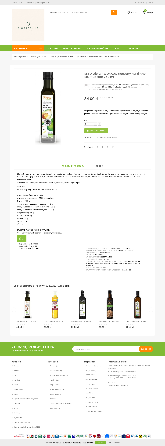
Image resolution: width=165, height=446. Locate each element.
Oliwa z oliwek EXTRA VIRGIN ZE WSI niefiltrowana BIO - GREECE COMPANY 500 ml (82, 321)
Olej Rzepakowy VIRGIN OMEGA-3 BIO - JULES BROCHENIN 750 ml (137, 321)
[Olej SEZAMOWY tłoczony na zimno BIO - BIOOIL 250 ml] (109, 304)
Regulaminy (55, 385)
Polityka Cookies (114, 442)
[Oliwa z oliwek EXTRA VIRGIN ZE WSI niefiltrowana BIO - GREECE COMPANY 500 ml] (82, 304)
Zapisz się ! (146, 349)
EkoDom (17, 413)
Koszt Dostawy (56, 394)
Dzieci (16, 408)
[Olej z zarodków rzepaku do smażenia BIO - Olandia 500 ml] (55, 304)
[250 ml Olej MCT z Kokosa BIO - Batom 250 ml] (27, 304)
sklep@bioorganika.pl (119, 385)
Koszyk (147, 12)
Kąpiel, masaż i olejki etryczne (26, 399)
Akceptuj (100, 442)
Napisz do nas (55, 380)
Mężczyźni (18, 417)
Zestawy (17, 366)
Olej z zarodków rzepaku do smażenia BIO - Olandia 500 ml (55, 321)
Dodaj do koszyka (96, 131)
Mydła (16, 394)
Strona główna (20, 57)
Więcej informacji (73, 166)
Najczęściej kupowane (59, 375)
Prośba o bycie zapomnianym (92, 404)
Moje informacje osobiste (92, 391)
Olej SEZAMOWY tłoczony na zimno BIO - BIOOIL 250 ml (110, 321)
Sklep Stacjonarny (57, 389)
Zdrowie (17, 403)
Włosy (16, 370)
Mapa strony (55, 408)
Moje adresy (91, 384)
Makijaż (17, 380)
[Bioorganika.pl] (28, 25)
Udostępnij (88, 147)
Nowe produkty (56, 370)
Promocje (54, 366)
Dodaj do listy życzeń (107, 137)
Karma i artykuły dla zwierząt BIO (27, 427)
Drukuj (88, 137)
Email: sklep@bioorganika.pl (38, 2)
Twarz (16, 375)
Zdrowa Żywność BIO (22, 422)
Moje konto (138, 2)
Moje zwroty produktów (91, 372)
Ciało (16, 385)
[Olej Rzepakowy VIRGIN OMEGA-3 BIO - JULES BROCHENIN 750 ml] (137, 304)
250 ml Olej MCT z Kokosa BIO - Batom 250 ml (27, 321)
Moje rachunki (91, 379)
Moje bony (90, 397)
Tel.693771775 (17, 2)
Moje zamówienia (93, 366)
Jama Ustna (18, 389)
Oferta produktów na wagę (61, 403)
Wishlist (132, 12)
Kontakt (53, 399)
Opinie (99, 166)
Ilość (86, 120)
